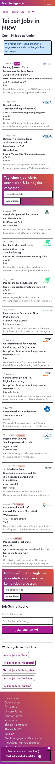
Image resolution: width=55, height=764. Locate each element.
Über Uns (11, 707)
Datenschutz (12, 702)
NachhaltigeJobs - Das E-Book (23, 738)
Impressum (12, 698)
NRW (31, 12)
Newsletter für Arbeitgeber (22, 742)
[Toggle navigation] (48, 3)
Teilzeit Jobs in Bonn (15, 655)
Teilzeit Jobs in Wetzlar (17, 686)
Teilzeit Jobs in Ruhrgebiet (19, 670)
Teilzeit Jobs (18, 12)
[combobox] (27, 621)
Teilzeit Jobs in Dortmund (18, 678)
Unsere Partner (14, 711)
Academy (11, 720)
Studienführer (13, 716)
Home (5, 12)
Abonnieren (12, 201)
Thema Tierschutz (16, 725)
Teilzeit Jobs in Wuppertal (18, 663)
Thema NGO (13, 729)
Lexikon (9, 734)
